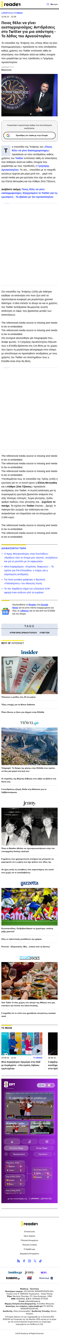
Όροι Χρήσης (29, 1236)
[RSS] (18, 1261)
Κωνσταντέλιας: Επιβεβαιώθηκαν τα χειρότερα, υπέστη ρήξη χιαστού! (27, 930)
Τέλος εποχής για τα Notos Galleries (18, 704)
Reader (32, 604)
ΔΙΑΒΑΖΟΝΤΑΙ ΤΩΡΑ (13, 548)
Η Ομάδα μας (29, 1249)
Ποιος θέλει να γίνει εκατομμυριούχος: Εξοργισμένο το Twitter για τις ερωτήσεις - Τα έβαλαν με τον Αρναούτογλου (29, 193)
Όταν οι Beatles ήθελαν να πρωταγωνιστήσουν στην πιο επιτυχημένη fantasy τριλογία (28, 849)
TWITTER (45, 633)
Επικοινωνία (29, 1231)
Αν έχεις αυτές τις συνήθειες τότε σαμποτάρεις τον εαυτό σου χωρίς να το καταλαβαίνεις (27, 871)
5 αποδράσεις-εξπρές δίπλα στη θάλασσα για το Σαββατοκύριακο (24, 790)
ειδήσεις (24, 611)
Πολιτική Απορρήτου (29, 1240)
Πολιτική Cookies (29, 1245)
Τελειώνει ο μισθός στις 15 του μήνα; (18, 697)
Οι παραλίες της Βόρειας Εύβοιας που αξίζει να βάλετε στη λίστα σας (28, 780)
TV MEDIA (18, 13)
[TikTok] (40, 1261)
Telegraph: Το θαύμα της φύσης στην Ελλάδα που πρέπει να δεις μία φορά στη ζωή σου (28, 769)
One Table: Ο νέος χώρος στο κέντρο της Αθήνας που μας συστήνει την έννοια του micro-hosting (28, 1004)
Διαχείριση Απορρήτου (29, 1253)
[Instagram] (29, 1261)
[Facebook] (24, 1261)
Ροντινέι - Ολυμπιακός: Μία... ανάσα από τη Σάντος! (25, 947)
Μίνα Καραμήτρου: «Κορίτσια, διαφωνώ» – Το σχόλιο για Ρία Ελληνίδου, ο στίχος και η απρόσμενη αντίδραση (29, 570)
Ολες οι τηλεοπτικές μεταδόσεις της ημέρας (21, 939)
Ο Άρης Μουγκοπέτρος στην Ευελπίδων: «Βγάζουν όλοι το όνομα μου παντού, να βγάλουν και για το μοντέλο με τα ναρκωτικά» (31, 557)
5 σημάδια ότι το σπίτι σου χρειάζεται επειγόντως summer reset (28, 1014)
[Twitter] (35, 1261)
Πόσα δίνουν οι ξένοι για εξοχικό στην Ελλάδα (22, 712)
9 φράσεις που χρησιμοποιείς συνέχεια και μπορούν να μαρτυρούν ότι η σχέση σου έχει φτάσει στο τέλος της (27, 860)
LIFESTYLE (6, 13)
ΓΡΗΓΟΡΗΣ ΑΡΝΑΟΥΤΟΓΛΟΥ (24, 633)
